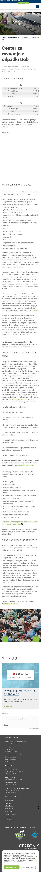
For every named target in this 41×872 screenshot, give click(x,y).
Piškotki (34, 860)
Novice (15, 3)
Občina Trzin (8, 803)
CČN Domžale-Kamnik (10, 814)
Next (36, 639)
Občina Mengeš (9, 808)
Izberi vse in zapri (11, 867)
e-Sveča (21, 3)
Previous (5, 639)
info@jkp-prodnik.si (19, 399)
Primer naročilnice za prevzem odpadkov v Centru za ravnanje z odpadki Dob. (19, 523)
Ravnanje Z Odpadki (13, 37)
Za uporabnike (8, 3)
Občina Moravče (9, 806)
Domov (4, 37)
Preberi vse (8, 706)
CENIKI (35, 310)
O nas (1, 3)
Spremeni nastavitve (29, 867)
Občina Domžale (9, 800)
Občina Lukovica (9, 811)
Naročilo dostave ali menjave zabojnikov (20, 827)
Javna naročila (8, 817)
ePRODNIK (26, 3)
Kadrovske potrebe (9, 819)
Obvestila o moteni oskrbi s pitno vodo (20, 692)
